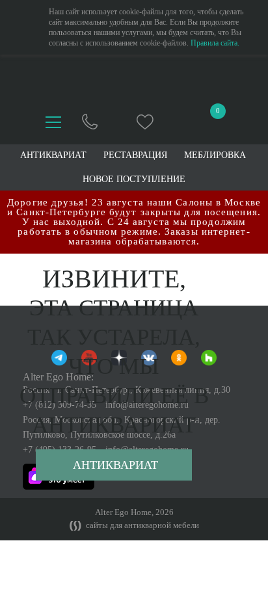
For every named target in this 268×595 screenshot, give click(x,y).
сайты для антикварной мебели (141, 525)
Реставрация (135, 155)
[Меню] (53, 122)
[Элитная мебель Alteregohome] (134, 80)
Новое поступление (134, 179)
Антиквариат (115, 464)
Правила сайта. (215, 42)
